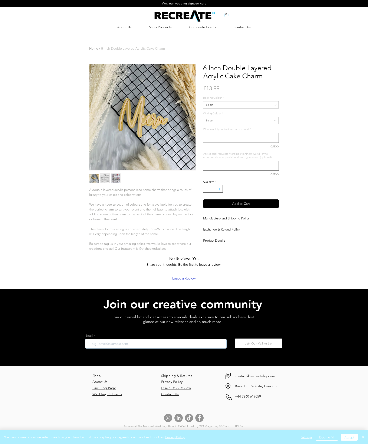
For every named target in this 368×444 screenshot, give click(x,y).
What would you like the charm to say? (227, 129)
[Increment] (219, 189)
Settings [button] (306, 437)
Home (93, 48)
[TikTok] (189, 418)
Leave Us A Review (176, 388)
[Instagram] (168, 418)
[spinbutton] (213, 189)
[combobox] (241, 104)
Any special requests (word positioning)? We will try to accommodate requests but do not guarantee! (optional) (237, 155)
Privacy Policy (172, 382)
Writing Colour (213, 113)
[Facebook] (199, 418)
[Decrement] (206, 189)
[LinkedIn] (178, 418)
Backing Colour (213, 97)
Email (89, 335)
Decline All (327, 437)
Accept (349, 437)
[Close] (362, 437)
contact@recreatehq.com (255, 376)
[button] (226, 15)
